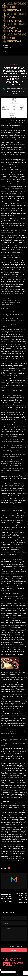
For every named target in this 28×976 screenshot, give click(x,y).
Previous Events (7, 47)
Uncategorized (14, 64)
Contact (5, 53)
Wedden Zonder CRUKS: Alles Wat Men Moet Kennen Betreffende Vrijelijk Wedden (6, 898)
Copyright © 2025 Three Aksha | (12, 959)
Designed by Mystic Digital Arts (13, 964)
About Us (5, 50)
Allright (18, 257)
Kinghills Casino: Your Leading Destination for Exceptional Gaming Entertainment (21, 898)
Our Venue (5, 45)
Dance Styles (6, 51)
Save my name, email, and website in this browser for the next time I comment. (14, 945)
